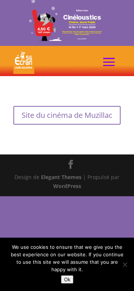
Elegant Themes (61, 177)
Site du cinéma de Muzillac (67, 115)
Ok (67, 279)
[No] (124, 264)
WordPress (67, 186)
